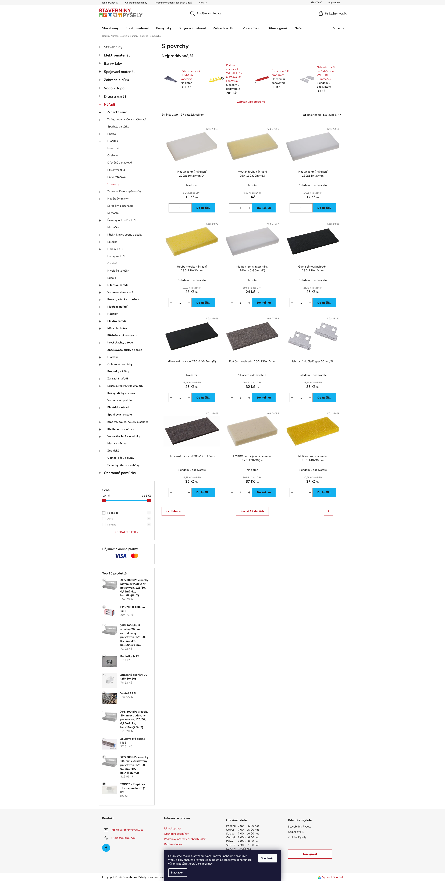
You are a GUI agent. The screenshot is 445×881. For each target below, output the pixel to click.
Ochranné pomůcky (119, 364)
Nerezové (113, 148)
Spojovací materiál (119, 71)
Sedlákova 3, (296, 832)
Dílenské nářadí (117, 285)
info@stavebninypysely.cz (127, 830)
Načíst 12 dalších (252, 511)
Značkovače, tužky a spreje (124, 350)
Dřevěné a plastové (119, 163)
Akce (128, 518)
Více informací (204, 864)
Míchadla (113, 213)
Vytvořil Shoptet (332, 877)
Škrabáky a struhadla (120, 206)
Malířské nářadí (117, 307)
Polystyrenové (116, 170)
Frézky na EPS (116, 256)
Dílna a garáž (115, 96)
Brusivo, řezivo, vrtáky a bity (125, 386)
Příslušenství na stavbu (122, 335)
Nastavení (177, 873)
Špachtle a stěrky (118, 127)
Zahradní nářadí (117, 379)
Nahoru (175, 511)
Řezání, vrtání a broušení (123, 299)
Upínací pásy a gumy (120, 458)
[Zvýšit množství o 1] (188, 208)
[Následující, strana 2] (328, 511)
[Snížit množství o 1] (171, 208)
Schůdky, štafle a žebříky (123, 465)
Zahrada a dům (116, 79)
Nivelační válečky (118, 271)
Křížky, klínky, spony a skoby (124, 235)
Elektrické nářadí (118, 407)
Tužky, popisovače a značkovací (126, 119)
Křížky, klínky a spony (121, 393)
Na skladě (128, 512)
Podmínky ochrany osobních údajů (173, 2)
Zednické (113, 451)
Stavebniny (113, 47)
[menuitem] (110, 28)
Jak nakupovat (110, 2)
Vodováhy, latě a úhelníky (123, 436)
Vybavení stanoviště (120, 292)
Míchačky (113, 227)
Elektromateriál (117, 55)
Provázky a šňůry (118, 371)
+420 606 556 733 (123, 838)
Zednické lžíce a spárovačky (124, 191)
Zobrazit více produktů (251, 102)
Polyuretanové (116, 177)
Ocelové (112, 155)
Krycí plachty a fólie (120, 342)
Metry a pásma (117, 443)
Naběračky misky (118, 199)
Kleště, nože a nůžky (120, 429)
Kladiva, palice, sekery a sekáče (127, 422)
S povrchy (113, 184)
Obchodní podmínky (136, 2)
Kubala (111, 278)
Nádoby (112, 314)
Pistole (111, 134)
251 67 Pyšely (297, 837)
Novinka (128, 524)
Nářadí (109, 104)
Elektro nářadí (116, 321)
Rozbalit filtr (125, 532)
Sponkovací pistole (119, 415)
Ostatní (112, 263)
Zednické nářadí (117, 112)
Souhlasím (267, 858)
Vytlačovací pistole (119, 400)
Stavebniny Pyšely (299, 827)
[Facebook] (106, 848)
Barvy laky (113, 63)
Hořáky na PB (115, 249)
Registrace (334, 2)
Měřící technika (117, 328)
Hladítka (112, 141)
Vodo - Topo (114, 88)
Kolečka (112, 242)
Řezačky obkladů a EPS (121, 220)
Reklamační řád (173, 844)
